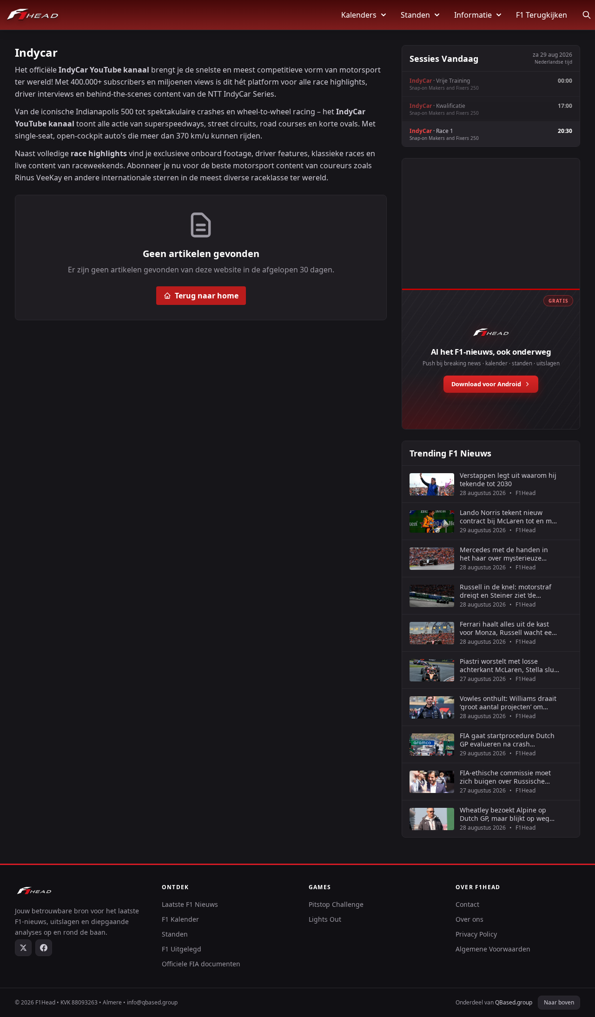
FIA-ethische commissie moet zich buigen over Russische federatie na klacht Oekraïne (505, 777)
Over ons (469, 919)
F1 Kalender (180, 919)
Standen (415, 15)
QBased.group (513, 1002)
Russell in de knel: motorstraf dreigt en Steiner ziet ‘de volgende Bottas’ (505, 591)
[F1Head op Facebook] (43, 947)
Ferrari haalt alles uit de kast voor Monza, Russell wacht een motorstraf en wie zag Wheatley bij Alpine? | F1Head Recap (509, 628)
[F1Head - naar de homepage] (32, 15)
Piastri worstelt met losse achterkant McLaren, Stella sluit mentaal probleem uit (509, 665)
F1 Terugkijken (541, 15)
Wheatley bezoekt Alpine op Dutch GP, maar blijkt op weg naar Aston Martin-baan (504, 814)
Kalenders (359, 15)
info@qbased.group (152, 1002)
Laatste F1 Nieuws (190, 904)
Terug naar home (206, 296)
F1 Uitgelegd (181, 948)
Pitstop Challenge (336, 904)
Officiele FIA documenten (201, 963)
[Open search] (586, 15)
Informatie (473, 15)
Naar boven (559, 1002)
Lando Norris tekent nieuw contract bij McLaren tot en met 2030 (509, 517)
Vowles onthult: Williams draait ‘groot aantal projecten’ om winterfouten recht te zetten (508, 702)
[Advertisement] (491, 234)
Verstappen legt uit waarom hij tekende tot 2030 (508, 479)
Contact (467, 904)
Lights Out (325, 919)
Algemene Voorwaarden (493, 948)
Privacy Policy (476, 934)
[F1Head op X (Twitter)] (23, 947)
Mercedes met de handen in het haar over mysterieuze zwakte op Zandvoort (504, 554)
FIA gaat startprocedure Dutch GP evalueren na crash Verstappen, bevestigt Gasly (507, 740)
